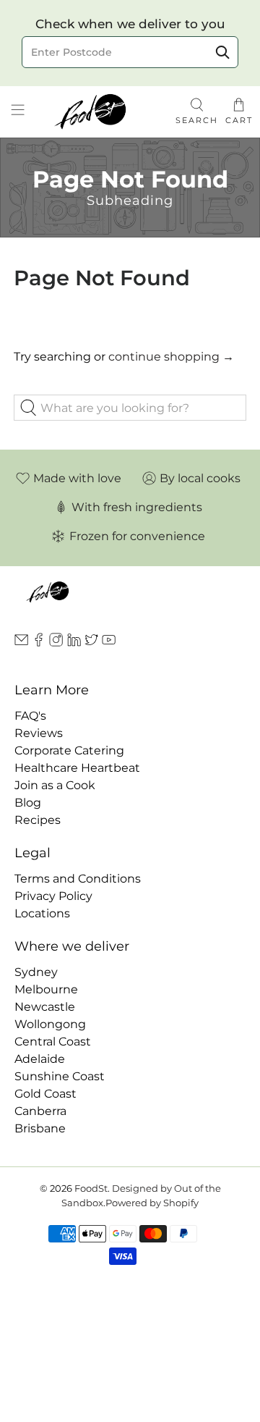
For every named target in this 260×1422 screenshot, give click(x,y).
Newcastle (44, 1007)
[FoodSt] (101, 112)
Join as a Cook (54, 785)
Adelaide (39, 1059)
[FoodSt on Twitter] (91, 642)
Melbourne (46, 989)
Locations (42, 913)
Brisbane (40, 1128)
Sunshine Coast (59, 1076)
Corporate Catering (69, 750)
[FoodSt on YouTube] (109, 642)
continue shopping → (171, 356)
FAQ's (30, 716)
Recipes (37, 820)
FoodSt (91, 1188)
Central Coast (52, 1041)
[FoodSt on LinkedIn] (74, 642)
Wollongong (50, 1024)
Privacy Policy (53, 896)
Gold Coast (45, 1094)
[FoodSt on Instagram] (56, 642)
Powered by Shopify (152, 1202)
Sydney (36, 972)
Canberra (40, 1111)
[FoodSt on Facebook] (39, 642)
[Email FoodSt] (21, 642)
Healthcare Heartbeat (77, 768)
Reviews (38, 733)
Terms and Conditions (77, 878)
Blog (27, 802)
